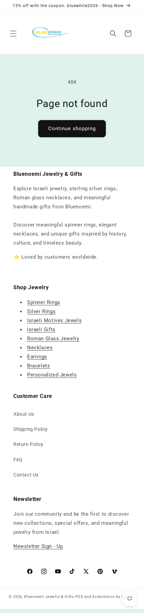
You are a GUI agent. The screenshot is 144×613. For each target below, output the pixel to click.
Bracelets (38, 366)
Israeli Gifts (41, 329)
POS (79, 597)
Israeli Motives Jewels (54, 320)
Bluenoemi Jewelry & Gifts (49, 597)
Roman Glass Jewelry (53, 339)
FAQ (18, 459)
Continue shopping (72, 128)
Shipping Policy (30, 429)
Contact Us (26, 474)
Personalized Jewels (52, 375)
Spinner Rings (43, 302)
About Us (23, 414)
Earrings (37, 357)
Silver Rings (41, 311)
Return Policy (28, 444)
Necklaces (40, 348)
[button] (13, 33)
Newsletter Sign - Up (38, 546)
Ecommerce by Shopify (113, 597)
